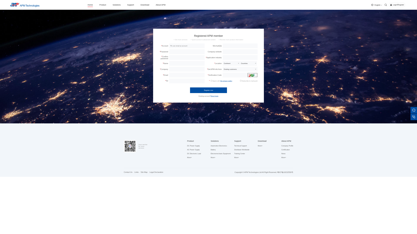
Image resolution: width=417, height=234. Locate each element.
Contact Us (128, 172)
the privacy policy (226, 81)
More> (189, 157)
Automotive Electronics (219, 146)
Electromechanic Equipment (221, 153)
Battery (213, 150)
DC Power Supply (193, 146)
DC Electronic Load (194, 153)
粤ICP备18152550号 (285, 172)
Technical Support (240, 146)
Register (401, 5)
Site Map (144, 172)
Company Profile (287, 146)
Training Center (239, 153)
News (283, 153)
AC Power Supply (193, 150)
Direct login (214, 96)
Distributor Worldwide (241, 150)
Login (395, 5)
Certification (285, 150)
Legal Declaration (156, 172)
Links (136, 172)
